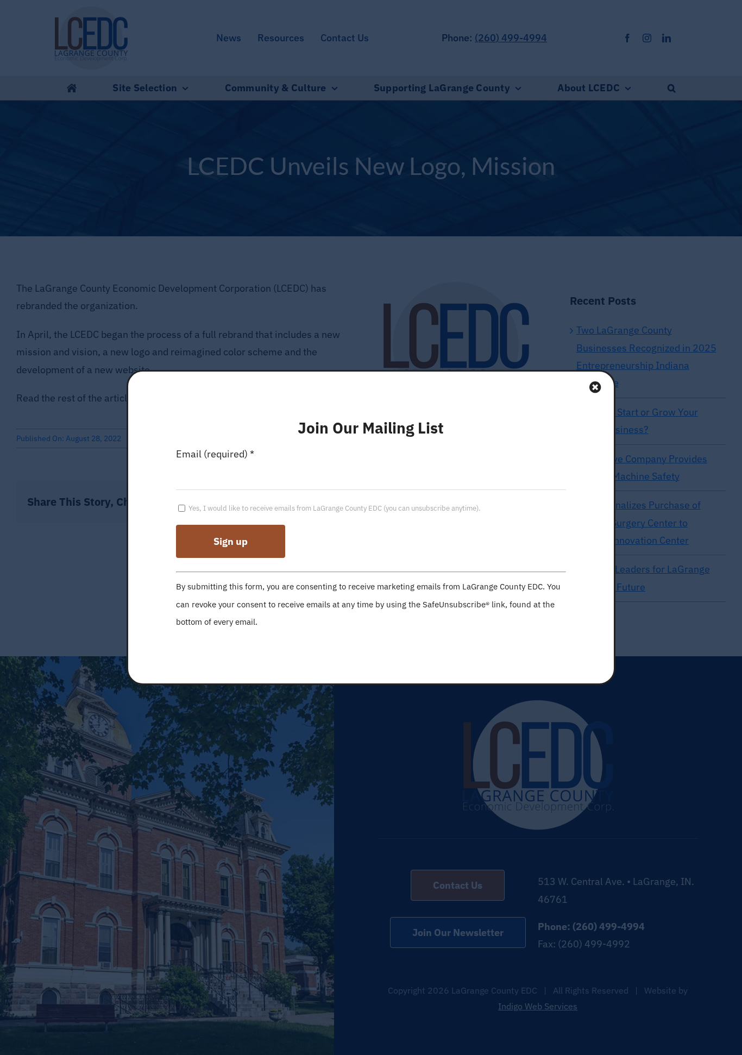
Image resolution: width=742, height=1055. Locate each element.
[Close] (595, 387)
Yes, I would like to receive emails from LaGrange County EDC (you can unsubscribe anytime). (334, 508)
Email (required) (215, 454)
